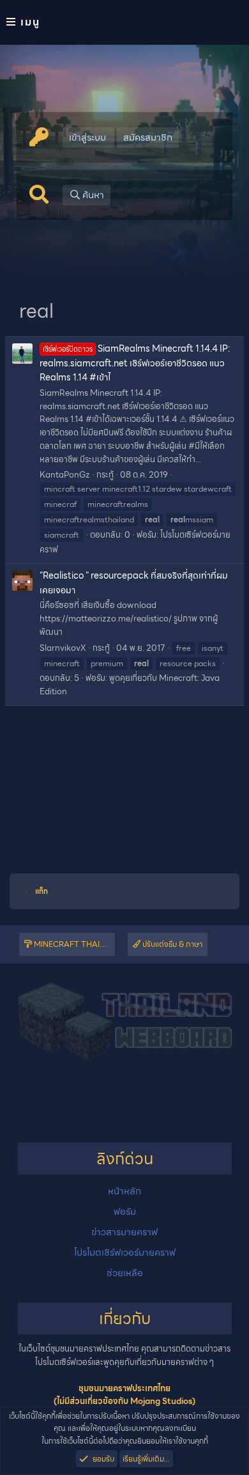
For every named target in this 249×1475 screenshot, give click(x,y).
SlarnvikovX (63, 648)
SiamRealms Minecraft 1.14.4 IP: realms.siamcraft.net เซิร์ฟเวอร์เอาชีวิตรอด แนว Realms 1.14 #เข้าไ (135, 362)
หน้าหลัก (124, 1191)
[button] (124, 22)
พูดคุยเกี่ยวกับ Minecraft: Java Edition (130, 684)
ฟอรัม (125, 1211)
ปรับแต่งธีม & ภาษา (171, 944)
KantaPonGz (65, 474)
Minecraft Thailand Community (73, 944)
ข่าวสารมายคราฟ (124, 1232)
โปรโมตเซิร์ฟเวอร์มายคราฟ (125, 1252)
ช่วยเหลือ (125, 1273)
